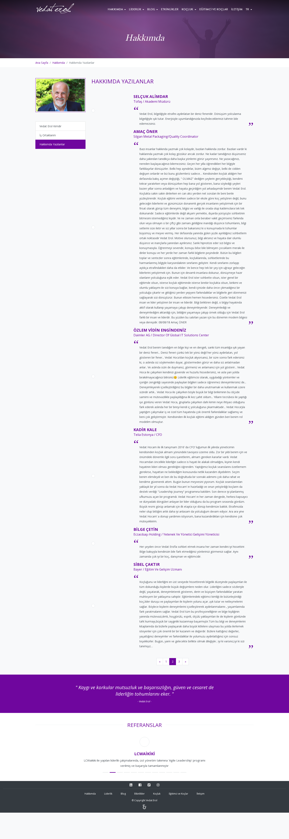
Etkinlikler (170, 9)
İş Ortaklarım (48, 135)
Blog (151, 9)
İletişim (237, 9)
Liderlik (135, 9)
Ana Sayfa (41, 63)
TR (248, 9)
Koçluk (188, 9)
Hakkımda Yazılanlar (52, 144)
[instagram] (158, 785)
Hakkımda (116, 9)
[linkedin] (130, 785)
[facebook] (139, 785)
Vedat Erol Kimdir (50, 126)
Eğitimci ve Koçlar (213, 9)
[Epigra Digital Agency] (144, 807)
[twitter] (149, 785)
